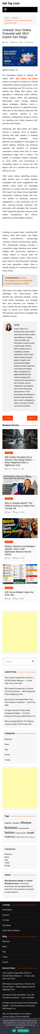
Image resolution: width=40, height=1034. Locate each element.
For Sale (5, 920)
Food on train (20, 833)
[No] (37, 1026)
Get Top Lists (11, 3)
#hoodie (16, 823)
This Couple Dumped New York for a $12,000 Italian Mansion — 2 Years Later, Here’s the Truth (19, 680)
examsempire (24, 828)
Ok (14, 1031)
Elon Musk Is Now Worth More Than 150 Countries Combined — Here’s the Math (20, 702)
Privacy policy (23, 1031)
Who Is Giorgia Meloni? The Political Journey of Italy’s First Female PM (20, 506)
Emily (6, 42)
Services (5, 915)
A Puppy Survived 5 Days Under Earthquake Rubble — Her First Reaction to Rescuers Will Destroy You (20, 713)
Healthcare (10, 836)
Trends (7, 760)
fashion (9, 832)
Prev (9, 418)
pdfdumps (32, 837)
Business (30, 42)
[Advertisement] (20, 632)
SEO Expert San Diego (26, 78)
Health (30, 832)
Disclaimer (6, 925)
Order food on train (22, 837)
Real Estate (7, 910)
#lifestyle (25, 822)
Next (31, 418)
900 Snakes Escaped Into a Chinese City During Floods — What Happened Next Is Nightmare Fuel (20, 691)
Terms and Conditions (11, 930)
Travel (7, 755)
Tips (6, 750)
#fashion (8, 823)
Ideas (7, 744)
